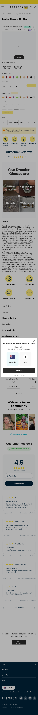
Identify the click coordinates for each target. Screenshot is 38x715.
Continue (19, 370)
